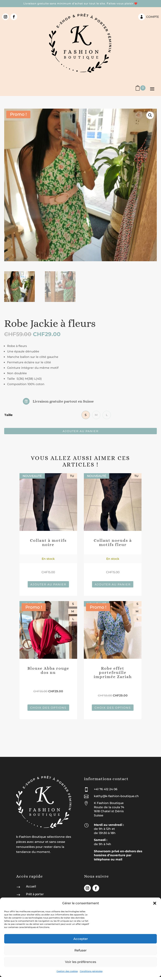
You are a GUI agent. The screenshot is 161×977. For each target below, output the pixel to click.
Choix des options (48, 707)
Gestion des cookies (67, 971)
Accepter (80, 939)
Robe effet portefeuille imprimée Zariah (113, 672)
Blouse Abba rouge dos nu (48, 670)
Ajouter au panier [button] (48, 584)
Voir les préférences (80, 962)
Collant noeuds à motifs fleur (113, 542)
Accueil (31, 886)
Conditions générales (91, 971)
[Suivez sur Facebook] (13, 16)
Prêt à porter (35, 894)
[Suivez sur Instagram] (5, 16)
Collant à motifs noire (48, 542)
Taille (8, 415)
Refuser (80, 950)
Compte (152, 17)
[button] (155, 903)
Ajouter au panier (81, 431)
